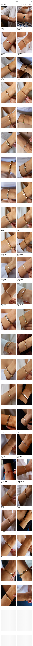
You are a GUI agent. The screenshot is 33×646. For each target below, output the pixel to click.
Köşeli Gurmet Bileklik (20, 632)
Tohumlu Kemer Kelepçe (20, 304)
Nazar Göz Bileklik (19, 28)
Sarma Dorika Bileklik (3, 279)
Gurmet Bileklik (19, 78)
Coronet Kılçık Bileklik (20, 179)
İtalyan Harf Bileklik (19, 204)
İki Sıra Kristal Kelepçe (4, 330)
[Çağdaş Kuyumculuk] (16, 1)
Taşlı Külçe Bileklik (3, 556)
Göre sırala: (22, 4)
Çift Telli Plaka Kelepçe (4, 254)
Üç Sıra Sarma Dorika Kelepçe (21, 330)
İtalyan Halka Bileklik (3, 531)
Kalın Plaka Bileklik (19, 406)
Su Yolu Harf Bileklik (19, 456)
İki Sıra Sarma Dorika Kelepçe (5, 229)
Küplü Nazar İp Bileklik (4, 481)
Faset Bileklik (2, 179)
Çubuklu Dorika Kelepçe (20, 229)
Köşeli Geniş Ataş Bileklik (4, 78)
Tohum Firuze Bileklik (19, 556)
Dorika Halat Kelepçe (20, 53)
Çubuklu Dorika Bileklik (20, 254)
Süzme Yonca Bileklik (3, 406)
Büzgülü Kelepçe (3, 128)
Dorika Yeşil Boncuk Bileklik (20, 128)
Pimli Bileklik (2, 506)
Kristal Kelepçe (19, 431)
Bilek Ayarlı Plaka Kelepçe (4, 581)
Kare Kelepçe (2, 28)
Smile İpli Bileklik (3, 53)
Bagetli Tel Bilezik (3, 456)
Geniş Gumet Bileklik (19, 531)
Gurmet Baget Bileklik (3, 103)
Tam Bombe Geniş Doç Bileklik (21, 581)
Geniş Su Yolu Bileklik (3, 204)
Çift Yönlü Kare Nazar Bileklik (4, 632)
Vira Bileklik (18, 506)
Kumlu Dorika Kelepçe (20, 103)
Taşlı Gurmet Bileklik (3, 304)
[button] (2, 305)
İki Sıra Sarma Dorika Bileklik (4, 431)
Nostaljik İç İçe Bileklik (20, 279)
